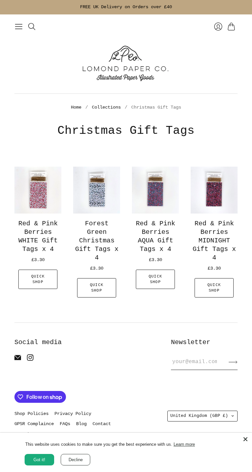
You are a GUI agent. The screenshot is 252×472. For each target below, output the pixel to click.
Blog (81, 423)
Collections (106, 107)
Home (76, 107)
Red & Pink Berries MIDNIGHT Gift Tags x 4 (214, 240)
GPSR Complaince (34, 423)
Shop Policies (31, 413)
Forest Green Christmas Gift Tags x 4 (96, 240)
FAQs (65, 423)
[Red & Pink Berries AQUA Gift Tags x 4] (155, 190)
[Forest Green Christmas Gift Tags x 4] (96, 190)
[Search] (32, 26)
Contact (102, 423)
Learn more (184, 444)
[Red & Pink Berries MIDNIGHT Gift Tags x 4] (214, 190)
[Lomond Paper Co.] (126, 63)
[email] (17, 359)
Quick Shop (38, 279)
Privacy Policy (72, 413)
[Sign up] (233, 361)
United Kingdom (199, 415)
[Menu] (19, 26)
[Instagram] (30, 359)
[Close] (245, 439)
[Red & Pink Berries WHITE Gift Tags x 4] (37, 190)
